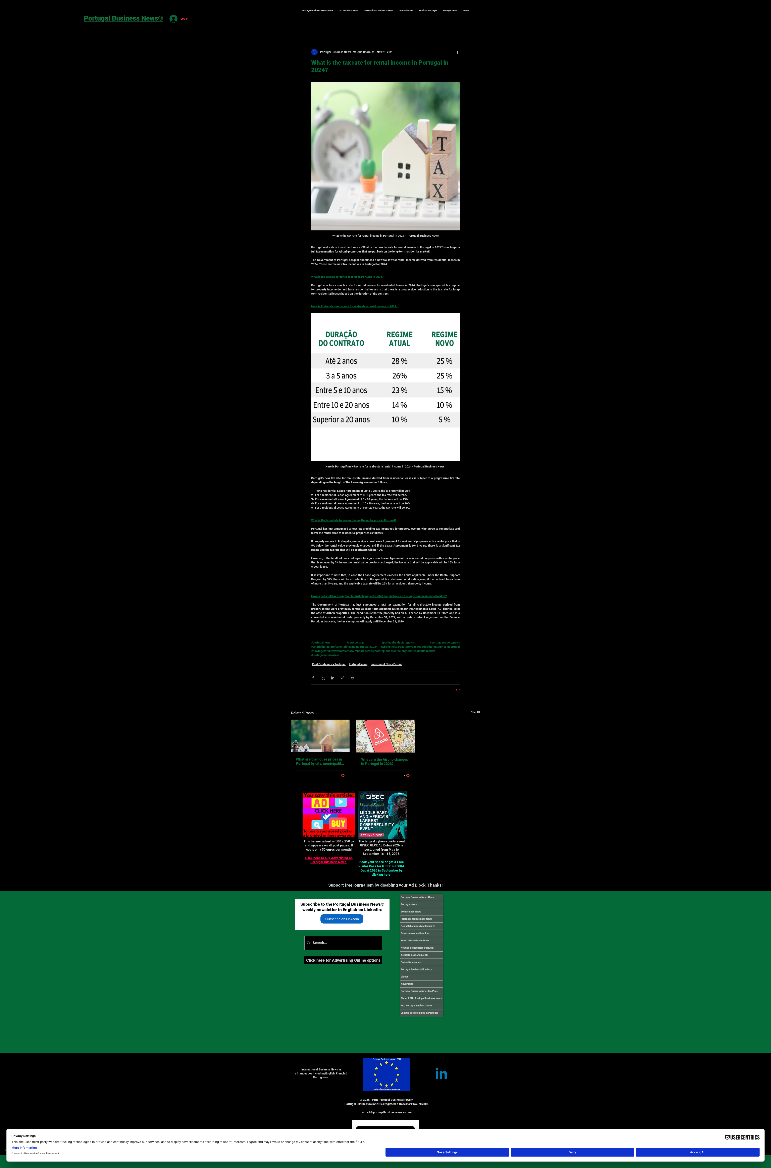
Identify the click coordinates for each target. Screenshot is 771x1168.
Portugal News (358, 664)
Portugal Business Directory (416, 969)
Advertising (407, 984)
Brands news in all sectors (415, 933)
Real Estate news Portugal (329, 664)
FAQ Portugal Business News (416, 1005)
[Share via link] (343, 678)
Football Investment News (415, 940)
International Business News (416, 918)
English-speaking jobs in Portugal (419, 1012)
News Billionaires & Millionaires (418, 926)
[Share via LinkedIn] (333, 678)
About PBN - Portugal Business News (421, 998)
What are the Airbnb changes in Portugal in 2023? (384, 761)
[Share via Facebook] (313, 678)
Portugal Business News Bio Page (419, 991)
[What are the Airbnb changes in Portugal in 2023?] (385, 736)
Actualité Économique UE (414, 955)
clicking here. (382, 875)
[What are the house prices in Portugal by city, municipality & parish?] (320, 736)
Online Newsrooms (411, 962)
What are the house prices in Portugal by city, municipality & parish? (319, 761)
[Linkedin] (441, 1074)
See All (475, 712)
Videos (404, 976)
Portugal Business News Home (417, 897)
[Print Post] (352, 678)
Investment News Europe (386, 664)
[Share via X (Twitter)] (323, 678)
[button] (378, 11)
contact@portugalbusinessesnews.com (387, 1112)
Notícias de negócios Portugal (417, 947)
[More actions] (457, 52)
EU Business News (411, 911)
